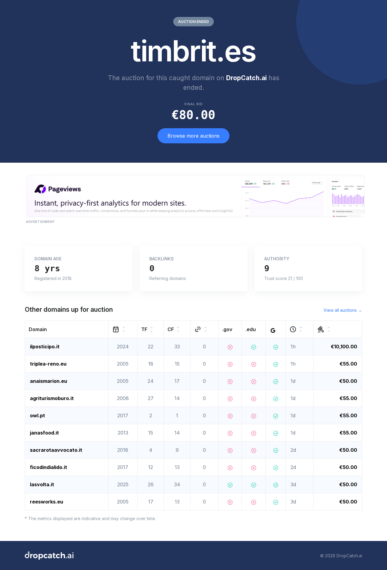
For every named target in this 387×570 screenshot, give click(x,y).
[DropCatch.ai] (49, 555)
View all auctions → (343, 310)
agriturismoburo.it (52, 398)
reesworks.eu (46, 502)
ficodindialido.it (48, 467)
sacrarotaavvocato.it (56, 450)
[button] (67, 329)
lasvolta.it (42, 484)
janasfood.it (44, 433)
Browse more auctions (193, 136)
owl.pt (37, 415)
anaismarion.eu (48, 381)
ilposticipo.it (45, 347)
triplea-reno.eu (48, 364)
